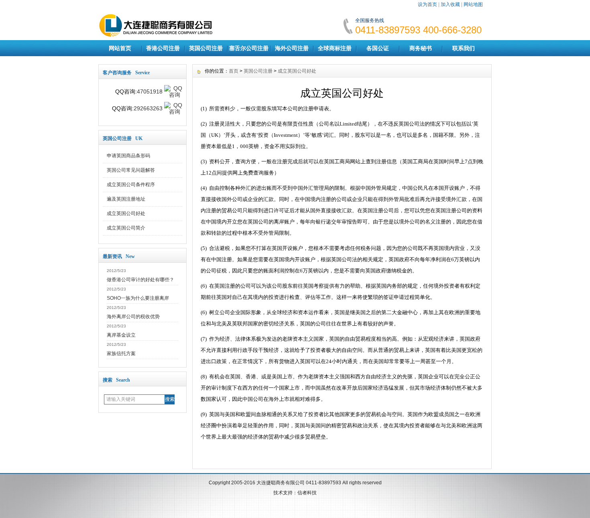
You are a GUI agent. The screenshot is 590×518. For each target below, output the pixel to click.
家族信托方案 (121, 353)
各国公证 (377, 48)
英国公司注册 (206, 48)
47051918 (150, 91)
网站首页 (120, 48)
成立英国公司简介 (126, 228)
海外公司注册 (292, 48)
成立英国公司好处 (126, 213)
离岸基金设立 (121, 335)
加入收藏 (450, 4)
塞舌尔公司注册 (249, 48)
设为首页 (427, 4)
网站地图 (473, 4)
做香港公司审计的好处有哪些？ (140, 279)
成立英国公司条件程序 (131, 184)
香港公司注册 (163, 48)
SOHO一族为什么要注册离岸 (138, 298)
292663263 (148, 108)
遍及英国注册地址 (126, 199)
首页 (233, 71)
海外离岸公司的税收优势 (133, 316)
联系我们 (463, 48)
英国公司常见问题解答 (131, 170)
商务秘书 (420, 48)
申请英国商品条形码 (128, 155)
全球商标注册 (335, 48)
